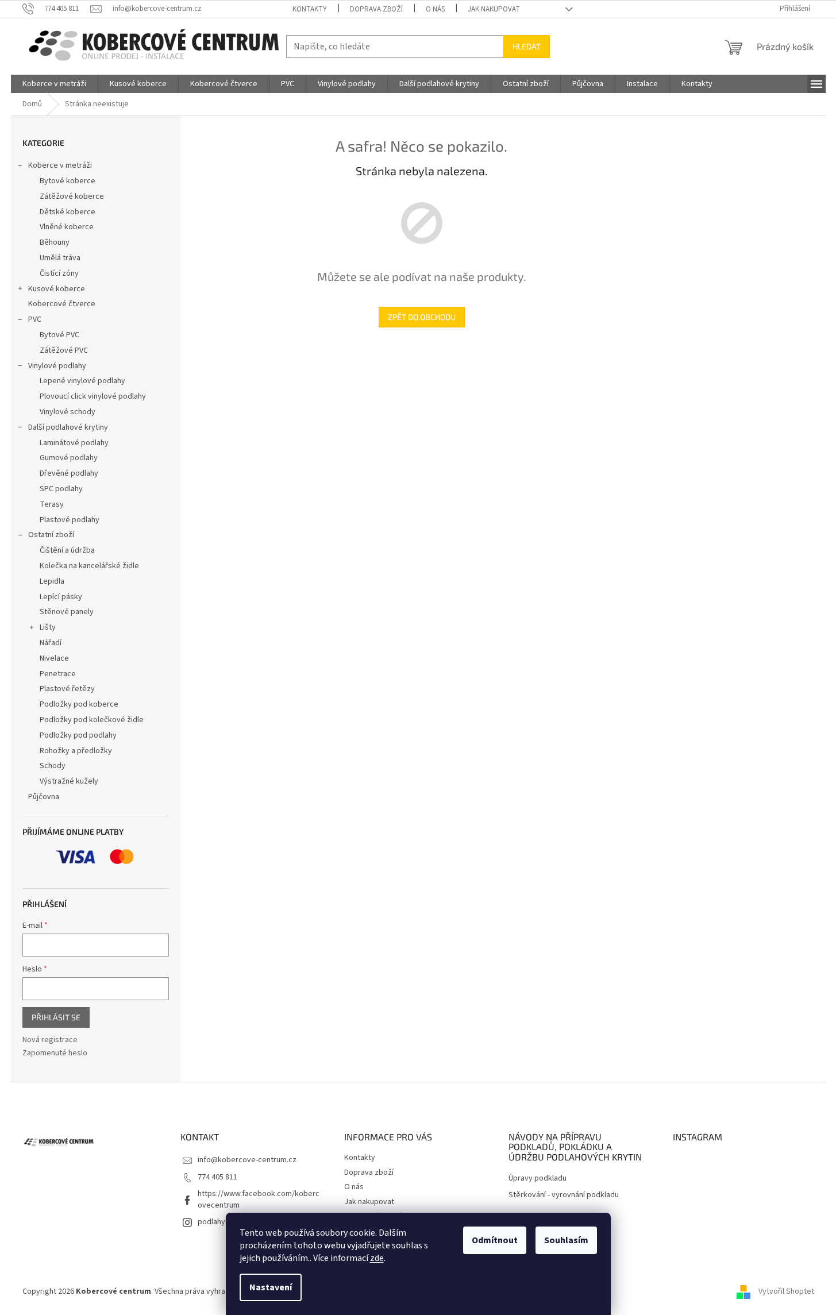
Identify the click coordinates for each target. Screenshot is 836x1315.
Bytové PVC (59, 335)
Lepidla (52, 581)
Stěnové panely (67, 612)
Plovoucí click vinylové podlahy (93, 396)
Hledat (527, 46)
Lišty (48, 627)
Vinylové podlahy (57, 366)
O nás (435, 9)
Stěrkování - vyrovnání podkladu (563, 1195)
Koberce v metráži (60, 165)
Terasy (52, 504)
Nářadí (50, 643)
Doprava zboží (376, 9)
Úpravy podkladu (537, 1178)
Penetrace (58, 674)
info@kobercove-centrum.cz (247, 1160)
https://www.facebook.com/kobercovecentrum (258, 1199)
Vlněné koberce (67, 227)
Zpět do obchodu (422, 317)
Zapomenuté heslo (54, 1053)
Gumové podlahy (69, 458)
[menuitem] (54, 84)
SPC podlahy (61, 489)
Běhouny (55, 242)
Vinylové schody (67, 412)
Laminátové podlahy (74, 443)
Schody (53, 766)
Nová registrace (50, 1040)
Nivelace (54, 658)
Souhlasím (566, 1240)
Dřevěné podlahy (69, 473)
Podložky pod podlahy (78, 735)
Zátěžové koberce (72, 196)
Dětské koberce (67, 212)
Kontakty (309, 9)
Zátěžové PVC (64, 350)
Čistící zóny (59, 273)
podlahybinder (223, 1222)
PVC (34, 319)
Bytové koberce (67, 181)
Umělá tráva (60, 258)
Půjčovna (43, 797)
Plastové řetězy (67, 689)
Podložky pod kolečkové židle (92, 720)
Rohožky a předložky (76, 751)
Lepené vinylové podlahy (82, 381)
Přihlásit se (56, 1017)
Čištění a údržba (67, 550)
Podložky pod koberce (79, 704)
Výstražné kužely (69, 781)
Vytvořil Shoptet (786, 1291)
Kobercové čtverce (61, 304)
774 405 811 (217, 1177)
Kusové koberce (56, 289)
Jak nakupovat (494, 9)
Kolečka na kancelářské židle (89, 566)
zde (377, 1258)
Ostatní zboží (51, 535)
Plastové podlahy (69, 520)
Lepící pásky (61, 597)
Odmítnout (495, 1240)
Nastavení (270, 1287)
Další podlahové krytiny (68, 427)
